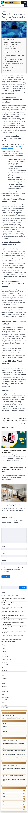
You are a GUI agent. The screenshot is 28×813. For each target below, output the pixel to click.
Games (3, 670)
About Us (4, 723)
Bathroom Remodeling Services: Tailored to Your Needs (13, 47)
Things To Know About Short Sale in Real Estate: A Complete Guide (13, 505)
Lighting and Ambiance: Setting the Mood (14, 64)
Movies (3, 689)
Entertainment (4, 659)
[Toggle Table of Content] (23, 40)
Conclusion (8, 70)
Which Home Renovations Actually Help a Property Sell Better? (13, 783)
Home (2, 681)
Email (3, 553)
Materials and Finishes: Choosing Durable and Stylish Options (13, 60)
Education (3, 656)
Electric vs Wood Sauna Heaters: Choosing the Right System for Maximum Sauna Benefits (13, 469)
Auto (2, 648)
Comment (4, 526)
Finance (3, 664)
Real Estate (4, 697)
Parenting (3, 691)
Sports (3, 699)
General (3, 672)
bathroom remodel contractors (13, 109)
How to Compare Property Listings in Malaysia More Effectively (13, 758)
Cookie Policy (5, 733)
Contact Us (5, 726)
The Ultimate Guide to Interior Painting (10, 595)
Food (2, 667)
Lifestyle (3, 686)
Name (3, 546)
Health (3, 678)
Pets (2, 694)
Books (2, 651)
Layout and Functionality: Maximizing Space (14, 56)
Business (3, 11)
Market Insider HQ (9, 2)
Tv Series (3, 707)
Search (3, 585)
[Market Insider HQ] (2, 2)
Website (3, 560)
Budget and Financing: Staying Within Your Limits (14, 51)
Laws (2, 683)
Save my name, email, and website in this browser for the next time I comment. (14, 569)
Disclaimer (5, 731)
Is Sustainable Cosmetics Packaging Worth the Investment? (13, 451)
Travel (2, 705)
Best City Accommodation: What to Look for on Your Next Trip (14, 755)
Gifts (2, 675)
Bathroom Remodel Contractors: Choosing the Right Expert (12, 43)
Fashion (3, 662)
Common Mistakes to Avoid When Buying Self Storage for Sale (14, 751)
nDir (3, 19)
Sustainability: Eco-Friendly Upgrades (14, 67)
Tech (2, 702)
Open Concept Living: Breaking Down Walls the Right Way (13, 744)
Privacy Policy (5, 728)
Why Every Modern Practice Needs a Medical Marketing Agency (13, 747)
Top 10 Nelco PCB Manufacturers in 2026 (11, 619)
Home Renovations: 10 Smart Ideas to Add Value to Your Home (14, 780)
